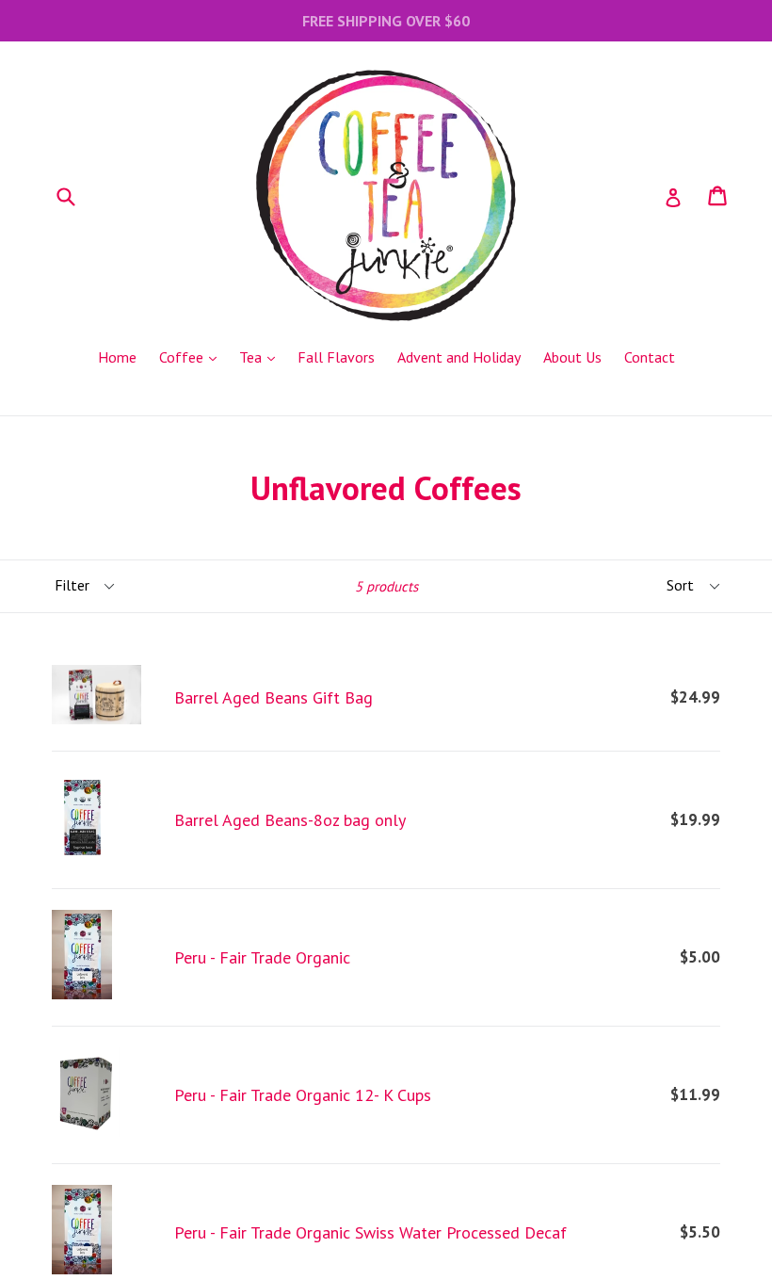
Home (117, 357)
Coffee (192, 356)
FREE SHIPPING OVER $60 (386, 20)
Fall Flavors (336, 357)
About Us (572, 357)
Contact (649, 357)
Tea (261, 356)
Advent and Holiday (459, 357)
